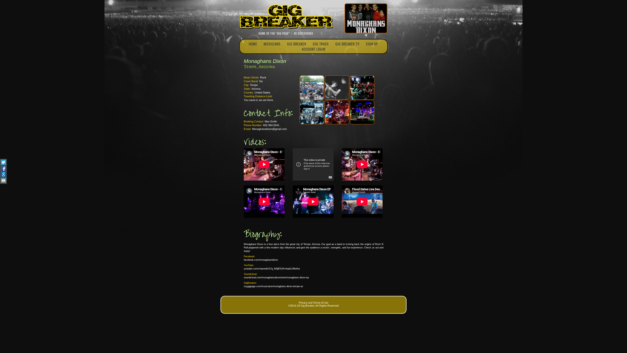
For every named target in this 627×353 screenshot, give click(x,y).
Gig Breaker (296, 43)
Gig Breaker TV (347, 43)
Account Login (313, 49)
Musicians (272, 43)
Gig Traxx (321, 43)
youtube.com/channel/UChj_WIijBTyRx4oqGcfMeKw (272, 268)
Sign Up (372, 43)
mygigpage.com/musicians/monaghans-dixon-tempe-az (273, 286)
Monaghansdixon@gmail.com (269, 129)
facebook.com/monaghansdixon (261, 259)
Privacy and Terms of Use (313, 302)
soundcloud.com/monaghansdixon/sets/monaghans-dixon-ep (276, 277)
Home (253, 43)
